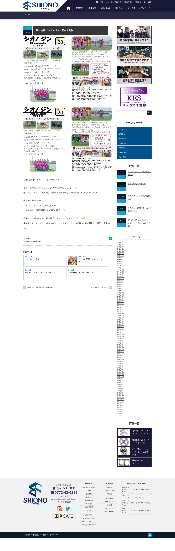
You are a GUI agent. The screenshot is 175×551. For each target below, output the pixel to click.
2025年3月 (120, 263)
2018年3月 (120, 390)
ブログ (121, 129)
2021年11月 (120, 336)
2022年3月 (120, 330)
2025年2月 (120, 265)
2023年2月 (120, 309)
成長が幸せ (88, 515)
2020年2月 (120, 357)
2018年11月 (120, 375)
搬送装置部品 (89, 507)
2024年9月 (120, 275)
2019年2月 (120, 369)
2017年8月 (120, 401)
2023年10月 (120, 296)
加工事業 (89, 494)
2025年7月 (120, 255)
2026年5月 (120, 242)
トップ (68, 8)
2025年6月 (120, 257)
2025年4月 (120, 261)
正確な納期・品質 (88, 518)
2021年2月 (120, 346)
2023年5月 (120, 304)
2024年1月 (120, 290)
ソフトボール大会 (32, 259)
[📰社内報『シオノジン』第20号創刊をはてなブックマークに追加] (110, 239)
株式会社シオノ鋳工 (39, 535)
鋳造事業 (89, 490)
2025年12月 (120, 250)
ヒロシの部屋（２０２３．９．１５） (92, 260)
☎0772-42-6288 (64, 492)
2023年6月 (120, 302)
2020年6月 (120, 355)
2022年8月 (120, 321)
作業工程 (109, 494)
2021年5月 (120, 340)
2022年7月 (120, 323)
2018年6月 (120, 384)
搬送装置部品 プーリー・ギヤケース (140, 441)
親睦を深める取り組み (89, 525)
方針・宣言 (122, 157)
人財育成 (29, 241)
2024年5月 (120, 282)
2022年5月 (120, 327)
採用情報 (118, 8)
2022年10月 (120, 317)
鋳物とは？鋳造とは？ (89, 521)
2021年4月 (120, 342)
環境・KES (105, 8)
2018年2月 (120, 392)
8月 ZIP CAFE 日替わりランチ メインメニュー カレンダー (139, 223)
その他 (89, 510)
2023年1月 (120, 311)
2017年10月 (120, 398)
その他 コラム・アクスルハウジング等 (140, 432)
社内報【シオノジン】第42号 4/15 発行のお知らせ (136, 504)
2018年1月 (120, 394)
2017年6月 (120, 405)
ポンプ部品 (88, 504)
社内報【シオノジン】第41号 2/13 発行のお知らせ (136, 511)
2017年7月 (120, 403)
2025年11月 (120, 252)
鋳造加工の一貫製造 (89, 487)
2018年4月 (120, 388)
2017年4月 (120, 409)
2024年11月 (120, 271)
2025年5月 (120, 259)
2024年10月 (120, 273)
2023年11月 (120, 294)
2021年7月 (120, 338)
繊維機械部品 (89, 500)
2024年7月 (120, 279)
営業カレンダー (109, 508)
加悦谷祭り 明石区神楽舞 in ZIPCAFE (40, 287)
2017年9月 (120, 400)
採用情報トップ (109, 501)
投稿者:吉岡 (122, 134)
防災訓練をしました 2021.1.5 (80, 272)
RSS (150, 535)
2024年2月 (120, 288)
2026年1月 (120, 248)
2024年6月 (120, 280)
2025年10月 (120, 254)
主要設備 (92, 8)
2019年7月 (120, 363)
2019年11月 (120, 359)
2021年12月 (120, 334)
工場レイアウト (109, 490)
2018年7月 (120, 382)
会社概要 (131, 8)
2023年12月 (120, 292)
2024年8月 (120, 277)
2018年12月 (120, 373)
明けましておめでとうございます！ (39, 272)
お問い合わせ (144, 8)
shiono (28, 238)
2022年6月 (120, 325)
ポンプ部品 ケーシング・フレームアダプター (140, 452)
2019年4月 (120, 367)
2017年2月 (120, 411)
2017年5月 (120, 407)
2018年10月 (120, 376)
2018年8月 (120, 380)
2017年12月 (120, 396)
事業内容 (79, 8)
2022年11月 (120, 315)
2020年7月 (120, 353)
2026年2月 (120, 246)
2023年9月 (120, 298)
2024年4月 (120, 284)
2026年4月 (120, 244)
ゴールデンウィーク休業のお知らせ (133, 497)
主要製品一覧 (89, 497)
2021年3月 (120, 344)
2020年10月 (120, 350)
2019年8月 (120, 361)
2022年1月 (120, 332)
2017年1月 (120, 413)
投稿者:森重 (37, 241)
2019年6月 (120, 365)
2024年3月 (120, 286)
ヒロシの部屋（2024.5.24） (99, 287)
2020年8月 (120, 352)
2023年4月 (120, 305)
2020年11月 (120, 348)
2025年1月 (120, 267)
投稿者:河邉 (122, 143)
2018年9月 (120, 378)
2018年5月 (120, 386)
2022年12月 (120, 313)
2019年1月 (120, 371)
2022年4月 (120, 328)
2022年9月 (120, 319)
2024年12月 (120, 269)
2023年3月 (120, 307)
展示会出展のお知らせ (137, 184)
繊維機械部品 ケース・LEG (140, 461)
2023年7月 (120, 300)
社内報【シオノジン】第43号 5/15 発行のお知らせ (136, 490)
